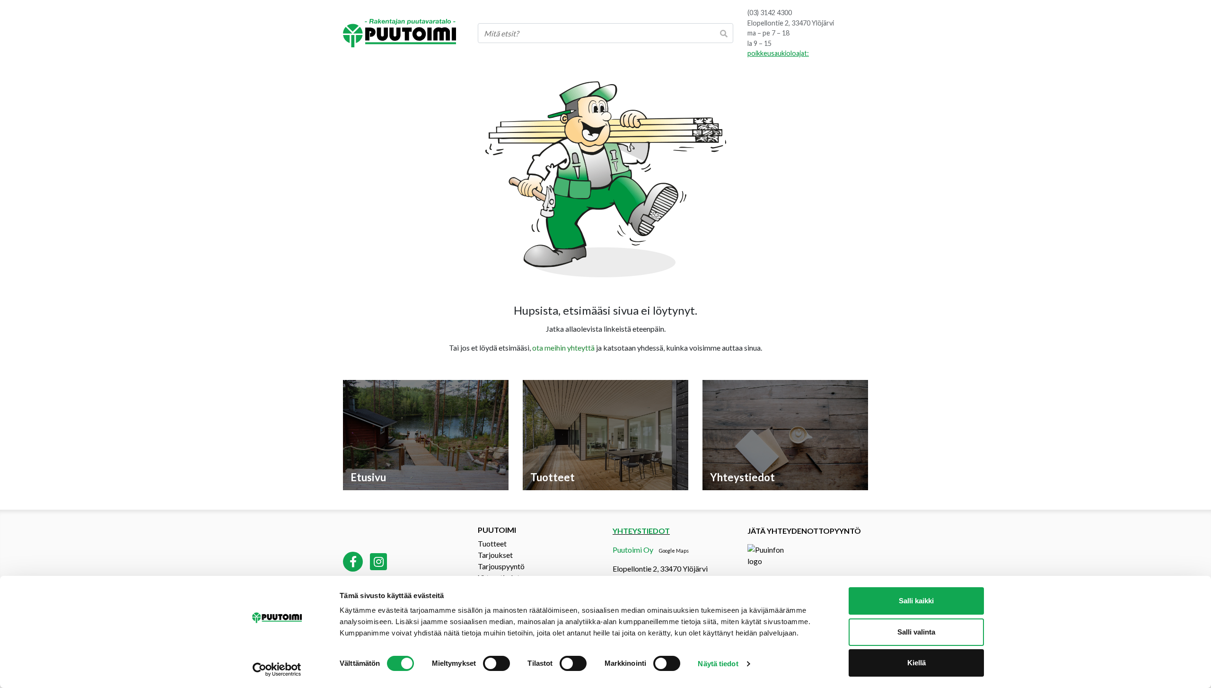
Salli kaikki (916, 601)
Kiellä (916, 663)
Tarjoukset (495, 554)
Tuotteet (492, 543)
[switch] (496, 663)
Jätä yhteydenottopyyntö (804, 530)
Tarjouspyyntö (501, 566)
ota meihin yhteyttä (563, 347)
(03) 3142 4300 (769, 13)
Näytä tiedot (718, 664)
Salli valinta (916, 632)
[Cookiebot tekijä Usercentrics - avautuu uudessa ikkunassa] (277, 669)
